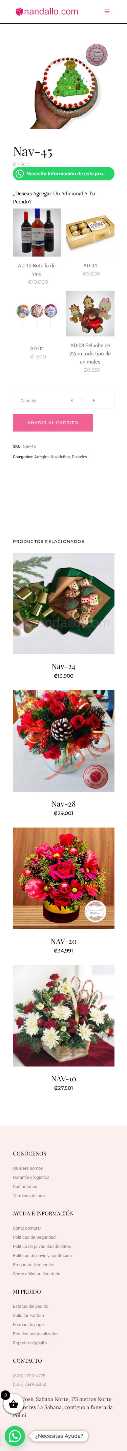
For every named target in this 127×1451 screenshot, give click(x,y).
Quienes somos (28, 1168)
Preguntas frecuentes (34, 1264)
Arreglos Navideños (52, 457)
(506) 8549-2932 (29, 1384)
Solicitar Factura (28, 1315)
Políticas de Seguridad (34, 1237)
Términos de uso (29, 1195)
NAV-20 (63, 941)
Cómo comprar (27, 1228)
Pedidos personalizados (36, 1333)
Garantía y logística (31, 1177)
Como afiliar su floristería (36, 1273)
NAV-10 (63, 1078)
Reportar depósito (30, 1342)
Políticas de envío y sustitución (42, 1255)
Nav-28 (63, 803)
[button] (15, 1436)
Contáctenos (25, 1186)
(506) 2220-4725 (29, 1376)
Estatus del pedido (30, 1306)
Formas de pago (28, 1324)
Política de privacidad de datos (42, 1246)
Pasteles (79, 457)
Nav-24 (63, 666)
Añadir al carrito (52, 422)
